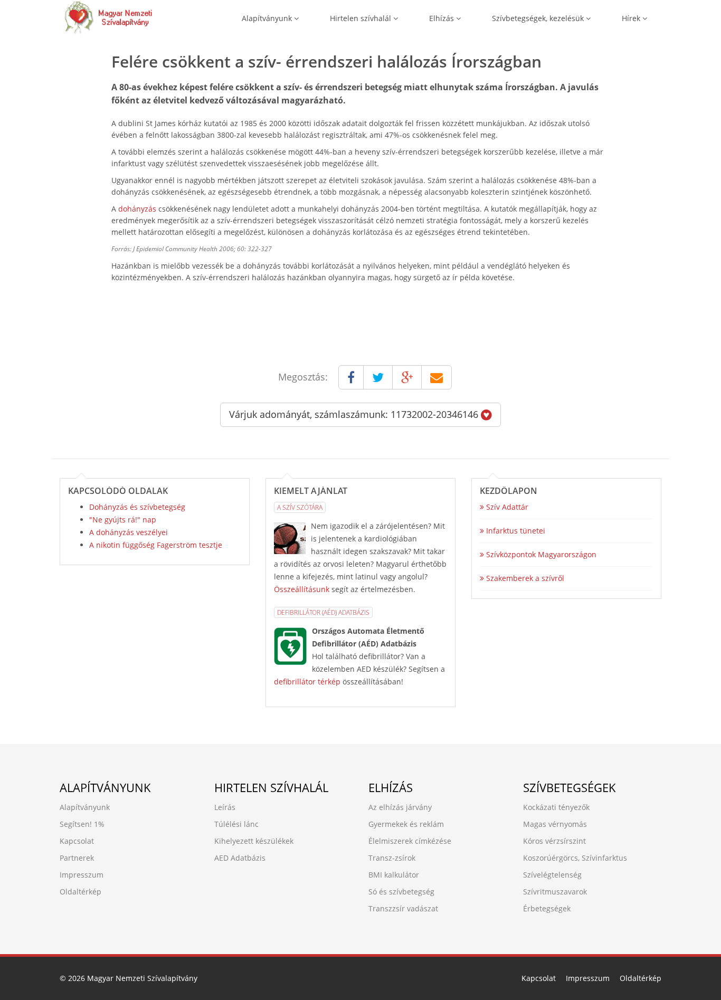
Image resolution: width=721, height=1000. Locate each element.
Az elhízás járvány (400, 807)
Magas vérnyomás (555, 824)
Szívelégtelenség (552, 875)
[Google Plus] (407, 377)
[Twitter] (378, 377)
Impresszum (81, 875)
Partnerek (77, 858)
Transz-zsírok (391, 858)
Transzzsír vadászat (403, 908)
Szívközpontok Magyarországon (540, 554)
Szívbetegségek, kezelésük (539, 18)
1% (99, 824)
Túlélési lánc (236, 824)
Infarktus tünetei (514, 531)
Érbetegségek (547, 908)
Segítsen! (76, 824)
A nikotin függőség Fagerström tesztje (155, 545)
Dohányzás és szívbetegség (137, 507)
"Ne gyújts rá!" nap (122, 520)
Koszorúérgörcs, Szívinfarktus (575, 858)
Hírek (632, 18)
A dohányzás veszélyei (128, 532)
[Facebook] (351, 377)
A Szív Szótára (299, 507)
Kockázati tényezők (556, 807)
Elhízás (442, 18)
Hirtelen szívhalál (361, 18)
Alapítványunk (268, 18)
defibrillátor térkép (307, 682)
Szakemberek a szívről (524, 578)
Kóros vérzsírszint (554, 841)
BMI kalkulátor (393, 875)
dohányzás (137, 209)
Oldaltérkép (80, 892)
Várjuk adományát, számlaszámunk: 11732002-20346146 (355, 414)
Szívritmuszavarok (555, 892)
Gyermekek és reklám (406, 824)
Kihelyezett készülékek (253, 841)
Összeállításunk (301, 589)
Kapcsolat (77, 841)
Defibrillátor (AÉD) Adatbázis (323, 612)
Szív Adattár (506, 507)
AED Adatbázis (239, 858)
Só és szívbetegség (401, 892)
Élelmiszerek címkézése (409, 841)
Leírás (224, 807)
